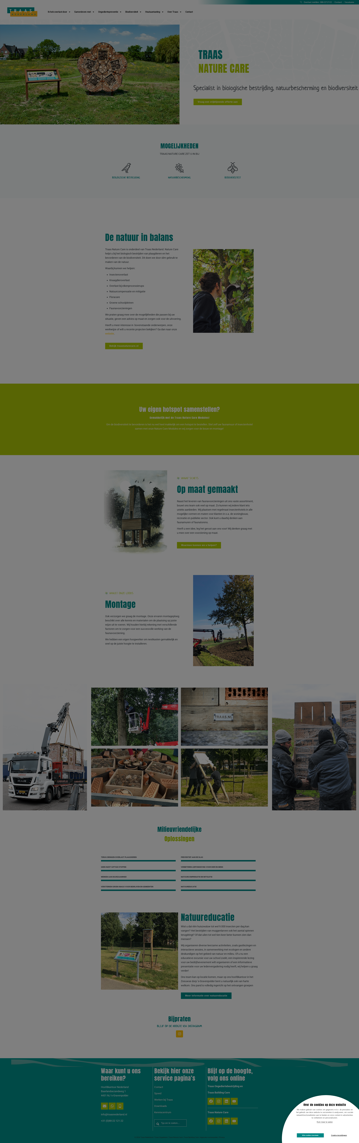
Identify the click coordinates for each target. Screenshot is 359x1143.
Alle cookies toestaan (310, 1135)
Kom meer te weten (325, 1122)
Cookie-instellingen (339, 1135)
